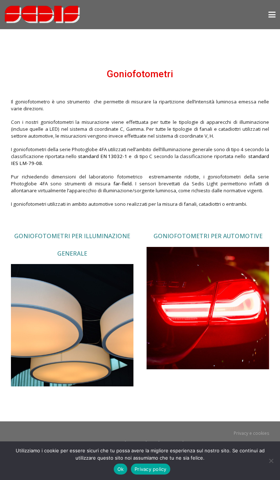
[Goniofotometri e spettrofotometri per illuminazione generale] (72, 325)
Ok (120, 469)
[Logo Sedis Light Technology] (42, 14)
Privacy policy (151, 469)
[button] (272, 14)
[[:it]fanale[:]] (208, 308)
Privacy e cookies (251, 433)
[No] (271, 460)
